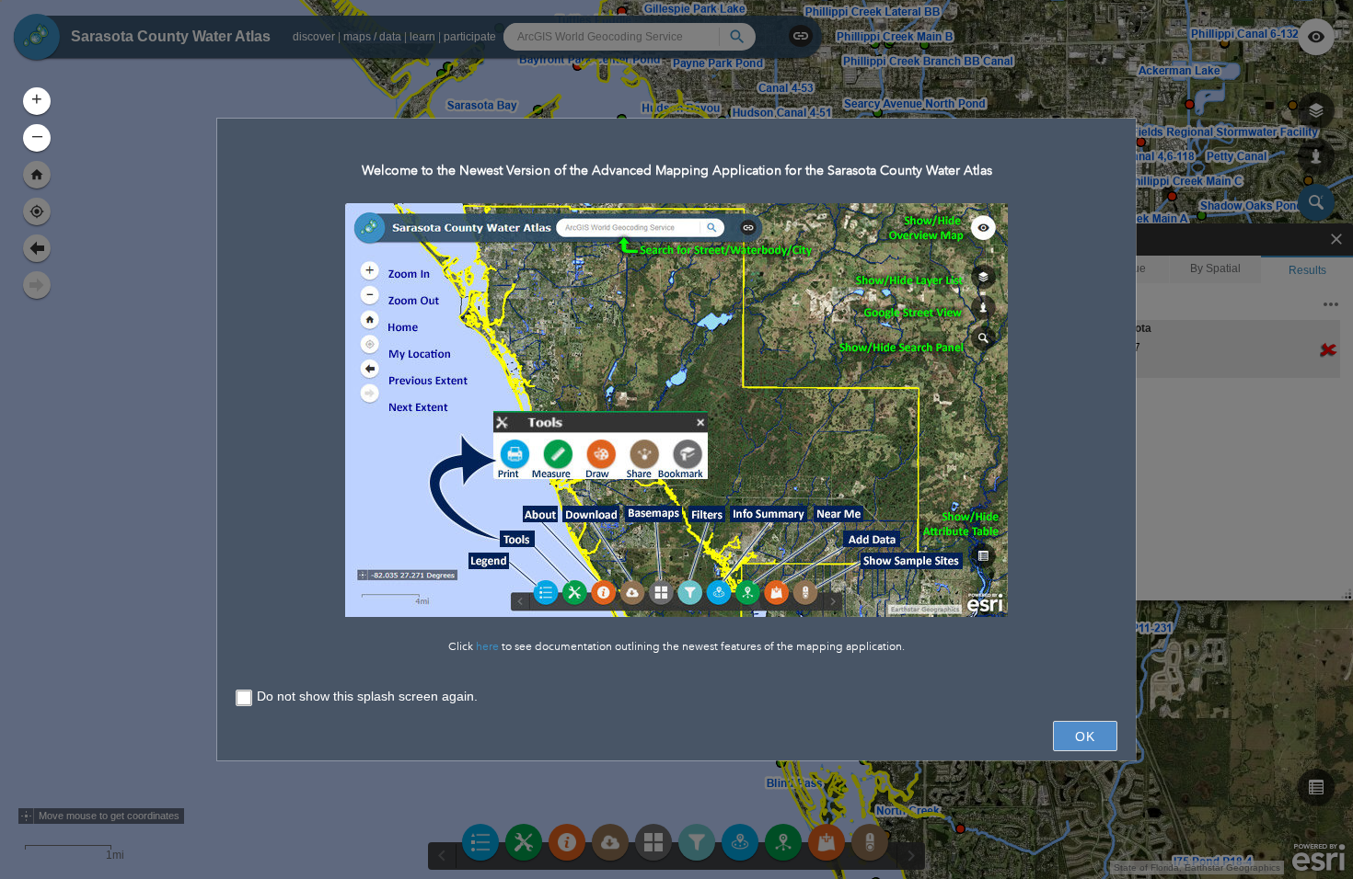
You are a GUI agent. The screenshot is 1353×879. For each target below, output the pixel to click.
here (487, 647)
